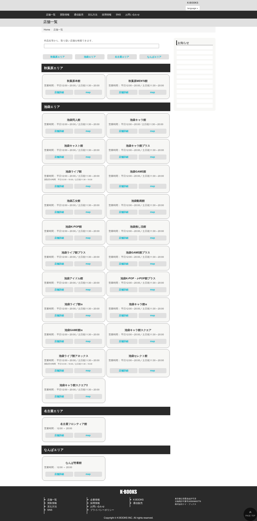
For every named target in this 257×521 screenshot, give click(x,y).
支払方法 (92, 14)
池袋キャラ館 (138, 120)
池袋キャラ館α (138, 304)
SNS (118, 14)
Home (47, 29)
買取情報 (64, 14)
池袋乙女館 (73, 200)
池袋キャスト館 (73, 145)
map (88, 92)
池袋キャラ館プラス (138, 145)
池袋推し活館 (138, 226)
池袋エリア (90, 56)
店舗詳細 (59, 92)
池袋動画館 (138, 200)
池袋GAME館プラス (138, 252)
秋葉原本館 (73, 81)
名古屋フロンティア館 (73, 424)
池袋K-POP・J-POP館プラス (138, 278)
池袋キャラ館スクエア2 (73, 385)
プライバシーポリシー (102, 509)
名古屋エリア (122, 56)
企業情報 (95, 499)
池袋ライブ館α (74, 304)
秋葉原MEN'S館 (138, 81)
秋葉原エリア (57, 56)
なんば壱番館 (74, 463)
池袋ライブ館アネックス (73, 356)
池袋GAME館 (138, 171)
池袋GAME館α (74, 330)
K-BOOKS (192, 2)
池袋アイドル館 (73, 278)
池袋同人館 (73, 120)
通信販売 (78, 14)
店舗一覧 (50, 14)
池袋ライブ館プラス (74, 252)
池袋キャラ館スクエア (138, 330)
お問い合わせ (132, 14)
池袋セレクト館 (138, 356)
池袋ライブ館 (74, 171)
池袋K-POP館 (73, 226)
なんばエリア (154, 56)
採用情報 (106, 14)
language (192, 8)
